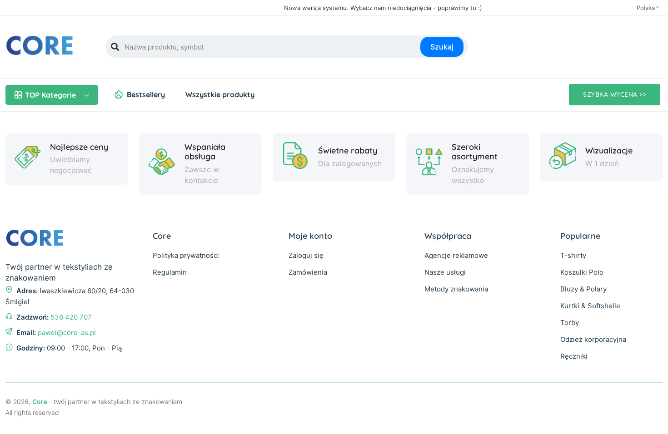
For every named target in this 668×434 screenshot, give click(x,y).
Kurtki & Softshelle (590, 305)
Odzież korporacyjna (593, 339)
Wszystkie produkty (219, 94)
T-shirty (573, 255)
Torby (569, 322)
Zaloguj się (306, 255)
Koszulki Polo (581, 272)
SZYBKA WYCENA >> (614, 94)
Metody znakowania (456, 289)
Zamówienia (308, 272)
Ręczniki (574, 356)
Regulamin (170, 272)
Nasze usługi (445, 272)
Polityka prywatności (186, 255)
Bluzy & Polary (583, 289)
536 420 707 (71, 317)
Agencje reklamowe (456, 255)
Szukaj (442, 46)
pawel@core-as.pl (67, 332)
